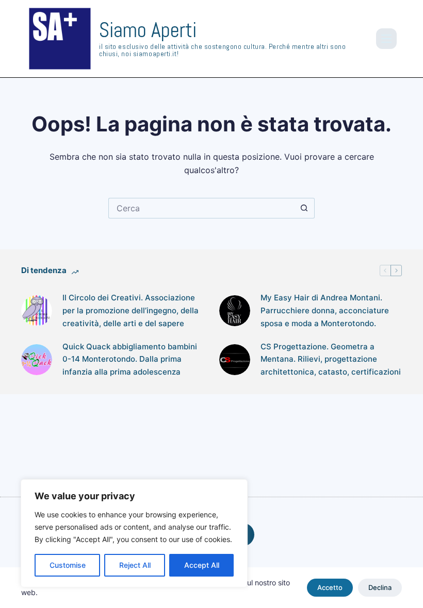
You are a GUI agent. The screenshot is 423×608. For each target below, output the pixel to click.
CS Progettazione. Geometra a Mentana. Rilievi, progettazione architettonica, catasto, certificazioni (331, 359)
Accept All (201, 565)
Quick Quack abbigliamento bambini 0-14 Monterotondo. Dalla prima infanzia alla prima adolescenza (129, 359)
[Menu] (386, 38)
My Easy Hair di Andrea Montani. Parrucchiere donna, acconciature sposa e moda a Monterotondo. (325, 310)
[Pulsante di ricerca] (304, 208)
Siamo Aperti (148, 30)
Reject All (135, 565)
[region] (134, 533)
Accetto (330, 587)
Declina (380, 587)
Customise (68, 565)
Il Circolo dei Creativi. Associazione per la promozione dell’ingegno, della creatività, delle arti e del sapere (130, 310)
